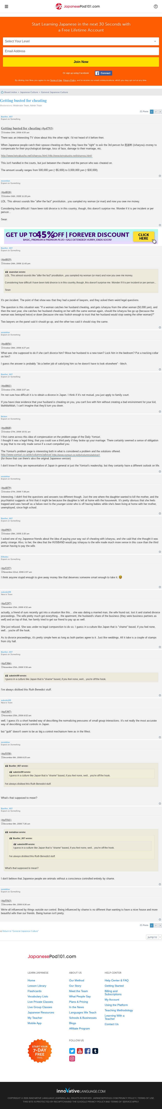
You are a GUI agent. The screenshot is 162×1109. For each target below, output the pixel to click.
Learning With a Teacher (114, 1017)
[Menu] (6, 6)
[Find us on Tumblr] (95, 1051)
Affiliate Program (79, 1028)
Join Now (81, 62)
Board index (10, 92)
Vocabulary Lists (38, 996)
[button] (155, 6)
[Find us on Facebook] (88, 1051)
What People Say (80, 996)
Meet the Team (78, 991)
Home (31, 980)
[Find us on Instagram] (72, 1058)
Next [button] (160, 112)
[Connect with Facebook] (103, 73)
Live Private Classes (40, 1001)
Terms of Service (121, 1101)
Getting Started (114, 985)
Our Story (75, 985)
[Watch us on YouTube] (80, 1051)
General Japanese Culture (54, 92)
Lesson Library (37, 985)
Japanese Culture (29, 92)
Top (160, 176)
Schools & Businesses (83, 1017)
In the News (76, 1007)
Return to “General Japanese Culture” (20, 931)
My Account (112, 999)
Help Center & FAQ (117, 980)
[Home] (77, 10)
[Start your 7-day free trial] (40, 1051)
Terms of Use (56, 80)
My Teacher (35, 1017)
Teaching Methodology (119, 1010)
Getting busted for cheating (23, 100)
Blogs (72, 1023)
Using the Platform (116, 1004)
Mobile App (34, 1023)
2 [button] (155, 112)
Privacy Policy (69, 80)
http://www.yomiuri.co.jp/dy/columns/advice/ (26, 454)
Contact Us (112, 1024)
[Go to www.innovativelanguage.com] (81, 1090)
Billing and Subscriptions (113, 992)
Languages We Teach (82, 1012)
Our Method (76, 980)
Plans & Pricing (78, 1001)
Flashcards (34, 991)
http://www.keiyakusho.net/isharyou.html (24, 155)
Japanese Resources (41, 1012)
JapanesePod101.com (105, 1098)
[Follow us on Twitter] (72, 1051)
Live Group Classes (40, 1007)
